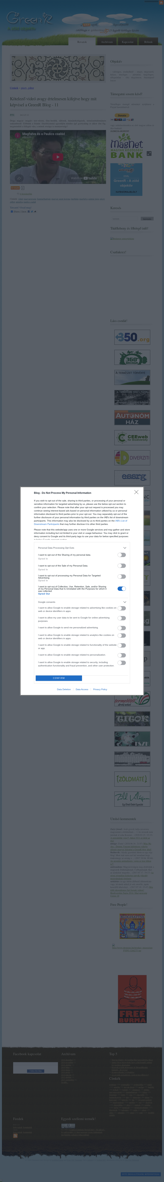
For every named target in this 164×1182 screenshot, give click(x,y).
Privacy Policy (100, 689)
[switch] (122, 555)
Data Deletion (64, 689)
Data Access (82, 689)
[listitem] (82, 548)
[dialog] (82, 591)
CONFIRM (59, 678)
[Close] (137, 493)
